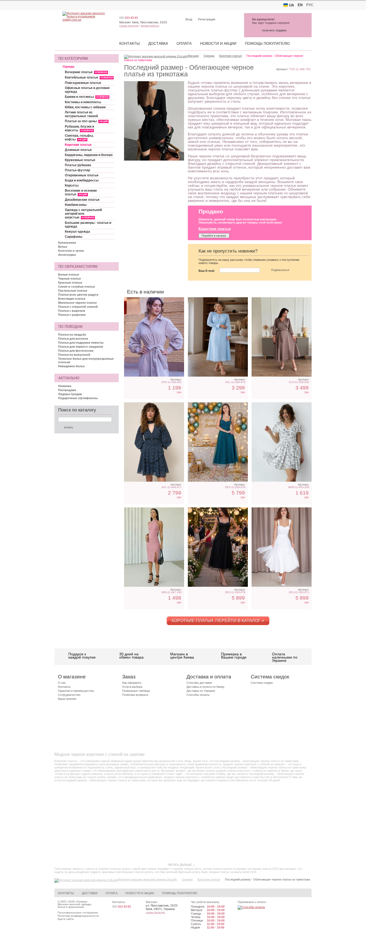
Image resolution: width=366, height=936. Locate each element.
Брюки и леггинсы (87, 97)
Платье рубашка (78, 165)
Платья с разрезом (71, 314)
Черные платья (69, 278)
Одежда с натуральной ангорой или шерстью (83, 213)
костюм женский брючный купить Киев (181, 872)
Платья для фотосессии (76, 350)
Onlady (81, 901)
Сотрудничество (69, 694)
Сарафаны (73, 237)
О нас (62, 682)
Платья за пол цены (86, 121)
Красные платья (70, 282)
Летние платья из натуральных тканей (81, 114)
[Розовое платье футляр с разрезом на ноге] (154, 547)
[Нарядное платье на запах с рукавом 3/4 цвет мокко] (282, 337)
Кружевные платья (80, 160)
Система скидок (262, 682)
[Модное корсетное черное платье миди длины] (218, 547)
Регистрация (206, 19)
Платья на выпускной (74, 354)
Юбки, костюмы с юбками (85, 107)
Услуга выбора (132, 686)
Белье (62, 246)
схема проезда (129, 25)
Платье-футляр (77, 170)
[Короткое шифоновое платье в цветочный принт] (282, 442)
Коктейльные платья (89, 77)
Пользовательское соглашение (78, 912)
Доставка (158, 43)
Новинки (64, 386)
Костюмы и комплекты (83, 102)
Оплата (184, 43)
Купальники (67, 242)
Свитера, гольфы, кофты (79, 137)
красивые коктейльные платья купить (128, 872)
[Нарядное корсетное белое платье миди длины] (282, 547)
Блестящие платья (71, 298)
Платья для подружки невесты (80, 342)
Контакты (129, 43)
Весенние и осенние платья (81, 192)
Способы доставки (199, 682)
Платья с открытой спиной (78, 306)
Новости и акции (218, 43)
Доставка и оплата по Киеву (205, 686)
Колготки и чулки (71, 250)
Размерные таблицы (136, 690)
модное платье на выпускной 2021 (232, 872)
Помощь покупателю (267, 43)
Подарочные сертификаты (78, 398)
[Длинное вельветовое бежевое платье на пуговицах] (154, 337)
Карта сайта (66, 919)
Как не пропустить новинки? (228, 251)
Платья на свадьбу (72, 334)
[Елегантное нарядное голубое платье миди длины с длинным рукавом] (218, 337)
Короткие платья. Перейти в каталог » (218, 620)
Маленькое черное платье (77, 302)
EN (300, 5)
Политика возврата (135, 694)
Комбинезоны (76, 205)
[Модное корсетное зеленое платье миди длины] (218, 442)
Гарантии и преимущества (76, 690)
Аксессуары (67, 254)
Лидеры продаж (70, 394)
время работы (150, 25)
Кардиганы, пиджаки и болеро (89, 155)
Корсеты (72, 185)
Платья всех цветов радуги (78, 294)
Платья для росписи (73, 338)
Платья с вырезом (71, 310)
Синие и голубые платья (76, 286)
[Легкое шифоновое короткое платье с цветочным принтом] (154, 442)
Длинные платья (78, 150)
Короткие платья (78, 145)
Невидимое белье (71, 366)
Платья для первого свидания (80, 346)
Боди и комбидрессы (82, 180)
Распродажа (67, 390)
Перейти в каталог (214, 235)
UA (291, 5)
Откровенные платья (81, 175)
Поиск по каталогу (77, 410)
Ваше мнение (67, 698)
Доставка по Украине (200, 690)
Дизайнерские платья (82, 200)
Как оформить (131, 682)
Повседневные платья (83, 83)
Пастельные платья (72, 290)
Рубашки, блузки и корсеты (79, 128)
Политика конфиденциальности (78, 915)
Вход (188, 19)
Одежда (68, 66)
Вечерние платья (86, 72)
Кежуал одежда (77, 231)
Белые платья (68, 274)
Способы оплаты (198, 694)
